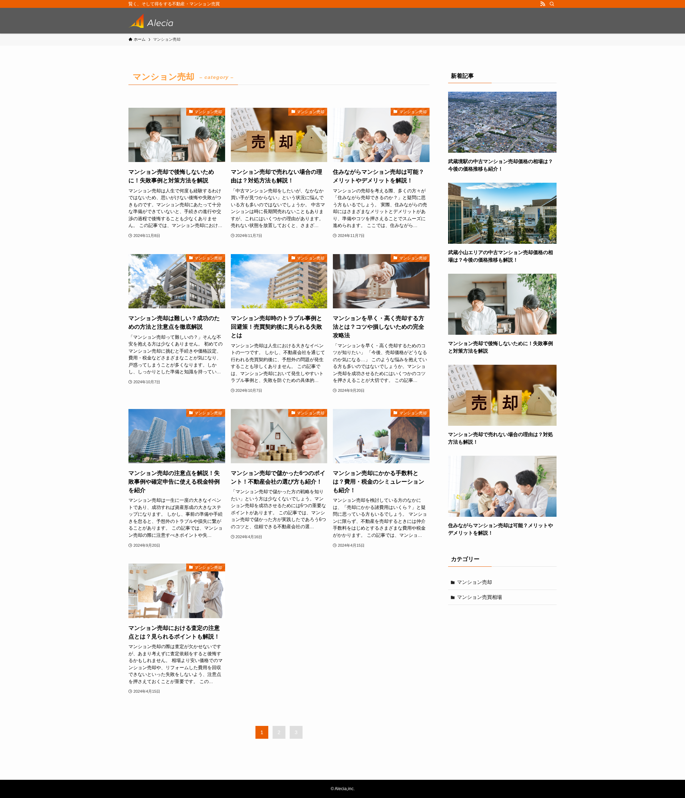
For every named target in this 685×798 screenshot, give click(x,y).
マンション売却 (474, 582)
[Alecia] (150, 21)
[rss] (542, 4)
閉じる (669, 761)
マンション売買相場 (479, 597)
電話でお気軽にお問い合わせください (521, 781)
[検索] (552, 4)
